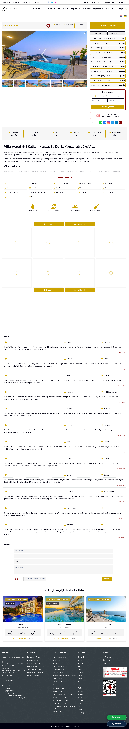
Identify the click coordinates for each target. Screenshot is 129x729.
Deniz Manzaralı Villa (59, 657)
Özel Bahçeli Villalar (59, 685)
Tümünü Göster (64, 178)
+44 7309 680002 (8, 691)
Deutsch (125, 15)
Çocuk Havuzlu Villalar (60, 697)
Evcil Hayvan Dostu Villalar (61, 700)
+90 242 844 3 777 (121, 2)
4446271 (86, 2)
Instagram (108, 663)
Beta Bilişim (77, 726)
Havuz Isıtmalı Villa (59, 672)
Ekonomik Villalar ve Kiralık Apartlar (64, 675)
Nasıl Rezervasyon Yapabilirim (37, 666)
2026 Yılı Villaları (58, 682)
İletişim (120, 9)
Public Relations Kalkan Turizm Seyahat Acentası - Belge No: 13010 (23, 2)
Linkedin (108, 660)
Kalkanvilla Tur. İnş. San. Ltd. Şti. (60, 726)
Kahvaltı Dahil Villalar (59, 712)
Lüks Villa (56, 663)
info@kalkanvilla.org (8, 693)
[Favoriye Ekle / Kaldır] (48, 26)
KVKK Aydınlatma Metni (35, 672)
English (121, 15)
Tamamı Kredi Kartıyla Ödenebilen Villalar (64, 708)
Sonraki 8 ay (79, 224)
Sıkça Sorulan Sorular (101, 9)
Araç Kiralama (75, 9)
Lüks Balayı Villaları (59, 688)
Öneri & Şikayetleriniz (34, 663)
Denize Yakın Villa (58, 666)
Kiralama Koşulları (33, 660)
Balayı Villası (57, 660)
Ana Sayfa (36, 9)
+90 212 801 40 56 (8, 688)
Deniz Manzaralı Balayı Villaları (62, 694)
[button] (85, 33)
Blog (114, 9)
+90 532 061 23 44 (108, 2)
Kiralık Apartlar (57, 679)
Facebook (108, 657)
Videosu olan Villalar (59, 703)
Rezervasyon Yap (108, 107)
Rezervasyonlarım (33, 675)
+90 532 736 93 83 (96, 2)
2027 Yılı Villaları (48, 9)
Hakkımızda (87, 9)
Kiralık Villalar (62, 9)
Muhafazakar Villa (58, 669)
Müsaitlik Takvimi (107, 26)
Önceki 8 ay (50, 224)
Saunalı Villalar (57, 691)
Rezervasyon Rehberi (34, 657)
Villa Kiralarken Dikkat (34, 669)
